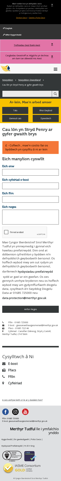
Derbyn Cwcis (21, 17)
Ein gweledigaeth (21, 439)
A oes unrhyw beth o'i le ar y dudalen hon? (22, 400)
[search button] (55, 94)
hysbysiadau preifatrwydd (35, 271)
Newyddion (7, 79)
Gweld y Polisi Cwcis (37, 17)
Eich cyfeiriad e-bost (15, 179)
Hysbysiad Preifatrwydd (11, 446)
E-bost (13, 363)
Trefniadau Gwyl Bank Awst (27, 45)
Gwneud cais (15, 118)
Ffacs (12, 370)
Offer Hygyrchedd (13, 35)
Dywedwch (46, 118)
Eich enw (8, 166)
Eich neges (9, 207)
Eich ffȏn (8, 193)
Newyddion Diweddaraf (29, 79)
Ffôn (11, 376)
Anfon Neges (30, 309)
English (8, 28)
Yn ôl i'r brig (29, 446)
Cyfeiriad (15, 383)
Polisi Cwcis (36, 439)
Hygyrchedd (6, 439)
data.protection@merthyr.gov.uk (24, 298)
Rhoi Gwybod (45, 110)
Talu (15, 110)
